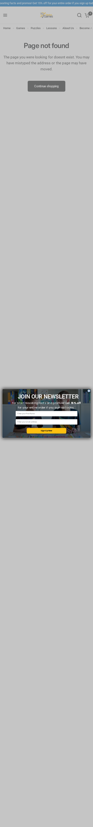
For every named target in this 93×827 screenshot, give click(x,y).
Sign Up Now (46, 430)
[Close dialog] (89, 391)
